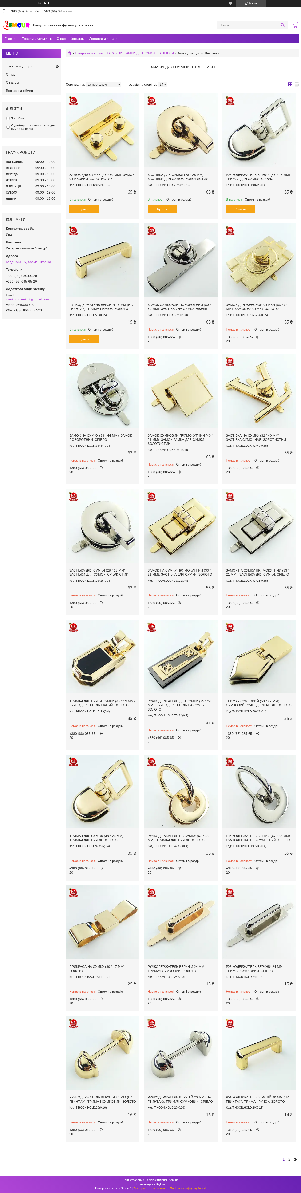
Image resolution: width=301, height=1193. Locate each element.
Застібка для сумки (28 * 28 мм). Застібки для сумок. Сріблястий (98, 573)
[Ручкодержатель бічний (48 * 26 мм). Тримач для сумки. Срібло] (259, 130)
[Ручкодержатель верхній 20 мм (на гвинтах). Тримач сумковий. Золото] (102, 1053)
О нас (61, 38)
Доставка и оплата (103, 38)
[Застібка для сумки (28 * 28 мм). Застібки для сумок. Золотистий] (181, 130)
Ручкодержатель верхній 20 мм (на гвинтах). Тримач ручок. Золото (257, 1099)
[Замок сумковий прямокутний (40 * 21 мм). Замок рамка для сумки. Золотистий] (181, 391)
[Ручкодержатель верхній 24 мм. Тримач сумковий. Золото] (181, 922)
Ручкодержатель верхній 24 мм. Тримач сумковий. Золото (176, 969)
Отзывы (12, 82)
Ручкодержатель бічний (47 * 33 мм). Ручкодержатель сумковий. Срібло (258, 838)
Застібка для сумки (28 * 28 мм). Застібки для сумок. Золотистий (178, 177)
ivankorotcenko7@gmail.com (27, 299)
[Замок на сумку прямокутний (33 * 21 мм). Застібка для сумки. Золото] (181, 526)
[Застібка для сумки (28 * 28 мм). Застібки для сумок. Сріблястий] (102, 526)
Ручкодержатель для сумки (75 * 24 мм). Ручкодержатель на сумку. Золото (179, 705)
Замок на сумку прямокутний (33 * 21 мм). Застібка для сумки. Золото (180, 573)
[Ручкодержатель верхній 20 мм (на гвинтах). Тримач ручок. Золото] (259, 1053)
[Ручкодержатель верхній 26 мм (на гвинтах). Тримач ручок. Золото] (102, 260)
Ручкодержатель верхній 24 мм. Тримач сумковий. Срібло (255, 969)
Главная (11, 38)
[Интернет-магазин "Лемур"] (16, 25)
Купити (84, 209)
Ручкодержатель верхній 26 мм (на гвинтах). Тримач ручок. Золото (101, 307)
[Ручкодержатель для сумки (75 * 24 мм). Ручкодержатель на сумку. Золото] (181, 656)
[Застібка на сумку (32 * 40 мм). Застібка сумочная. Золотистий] (259, 391)
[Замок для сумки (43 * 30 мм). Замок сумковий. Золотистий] (102, 130)
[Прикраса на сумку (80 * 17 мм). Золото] (102, 922)
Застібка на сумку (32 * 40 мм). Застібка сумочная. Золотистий (256, 438)
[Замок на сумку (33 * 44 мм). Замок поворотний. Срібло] (102, 391)
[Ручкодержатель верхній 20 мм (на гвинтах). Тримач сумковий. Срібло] (181, 1053)
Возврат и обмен (19, 91)
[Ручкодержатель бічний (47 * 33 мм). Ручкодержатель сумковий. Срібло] (259, 791)
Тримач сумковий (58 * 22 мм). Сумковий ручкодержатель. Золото (259, 703)
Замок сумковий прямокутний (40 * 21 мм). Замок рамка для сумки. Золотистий (180, 440)
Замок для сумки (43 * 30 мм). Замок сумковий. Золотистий (101, 177)
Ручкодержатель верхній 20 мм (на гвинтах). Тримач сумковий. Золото (102, 1099)
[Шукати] (282, 25)
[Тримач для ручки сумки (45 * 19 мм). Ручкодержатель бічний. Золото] (102, 656)
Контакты (77, 38)
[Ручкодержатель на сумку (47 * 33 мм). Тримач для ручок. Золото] (181, 791)
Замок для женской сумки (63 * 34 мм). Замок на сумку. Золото (257, 307)
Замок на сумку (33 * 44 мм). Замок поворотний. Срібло (100, 438)
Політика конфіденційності (188, 1188)
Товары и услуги (34, 38)
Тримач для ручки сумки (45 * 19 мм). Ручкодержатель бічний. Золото (102, 703)
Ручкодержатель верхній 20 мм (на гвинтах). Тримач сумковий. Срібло (180, 1099)
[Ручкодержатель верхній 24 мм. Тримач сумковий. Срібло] (259, 922)
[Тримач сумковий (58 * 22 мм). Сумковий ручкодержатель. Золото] (259, 656)
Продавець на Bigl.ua (150, 1184)
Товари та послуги (89, 53)
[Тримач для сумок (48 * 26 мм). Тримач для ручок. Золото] (102, 791)
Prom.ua (173, 1180)
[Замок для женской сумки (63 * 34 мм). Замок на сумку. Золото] (259, 260)
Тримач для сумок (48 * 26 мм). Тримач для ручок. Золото (96, 838)
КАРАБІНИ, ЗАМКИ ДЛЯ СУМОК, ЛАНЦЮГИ (140, 53)
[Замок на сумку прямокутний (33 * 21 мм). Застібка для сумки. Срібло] (259, 526)
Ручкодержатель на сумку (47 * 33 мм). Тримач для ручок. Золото (178, 838)
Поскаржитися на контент (150, 1188)
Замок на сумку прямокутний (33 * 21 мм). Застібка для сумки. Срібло (257, 573)
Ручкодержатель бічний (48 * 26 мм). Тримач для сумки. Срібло (258, 177)
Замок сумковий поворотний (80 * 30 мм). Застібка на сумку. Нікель (179, 307)
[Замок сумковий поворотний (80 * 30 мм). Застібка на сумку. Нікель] (181, 260)
